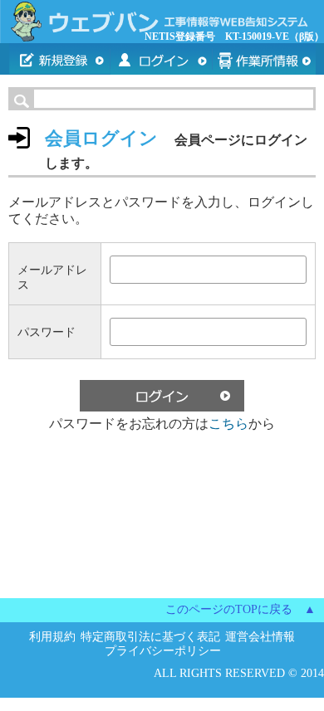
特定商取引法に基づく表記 (150, 637)
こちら (228, 423)
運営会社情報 (260, 637)
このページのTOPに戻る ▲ (240, 609)
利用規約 (52, 637)
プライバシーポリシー (163, 651)
